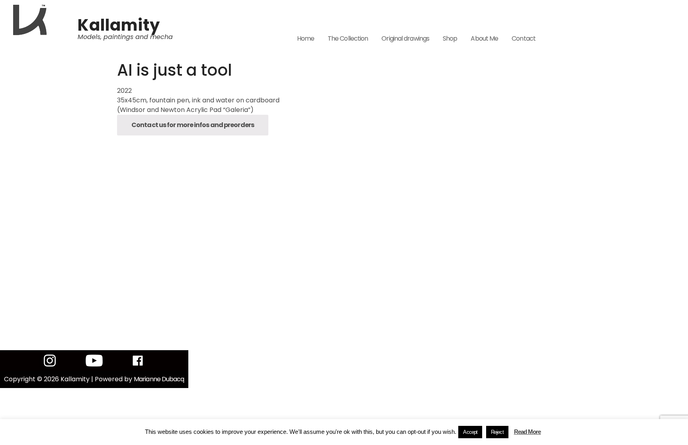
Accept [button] (470, 432)
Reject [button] (497, 432)
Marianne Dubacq (159, 379)
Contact (524, 38)
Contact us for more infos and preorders (192, 124)
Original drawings (405, 38)
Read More (527, 431)
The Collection (348, 38)
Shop (450, 38)
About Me (484, 38)
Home (305, 38)
